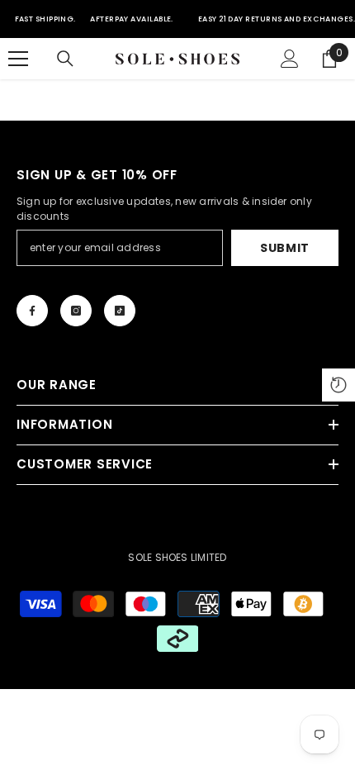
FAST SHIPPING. (45, 19)
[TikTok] (119, 310)
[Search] (65, 59)
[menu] (18, 59)
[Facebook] (32, 310)
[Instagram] (76, 310)
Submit (285, 248)
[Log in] (290, 59)
